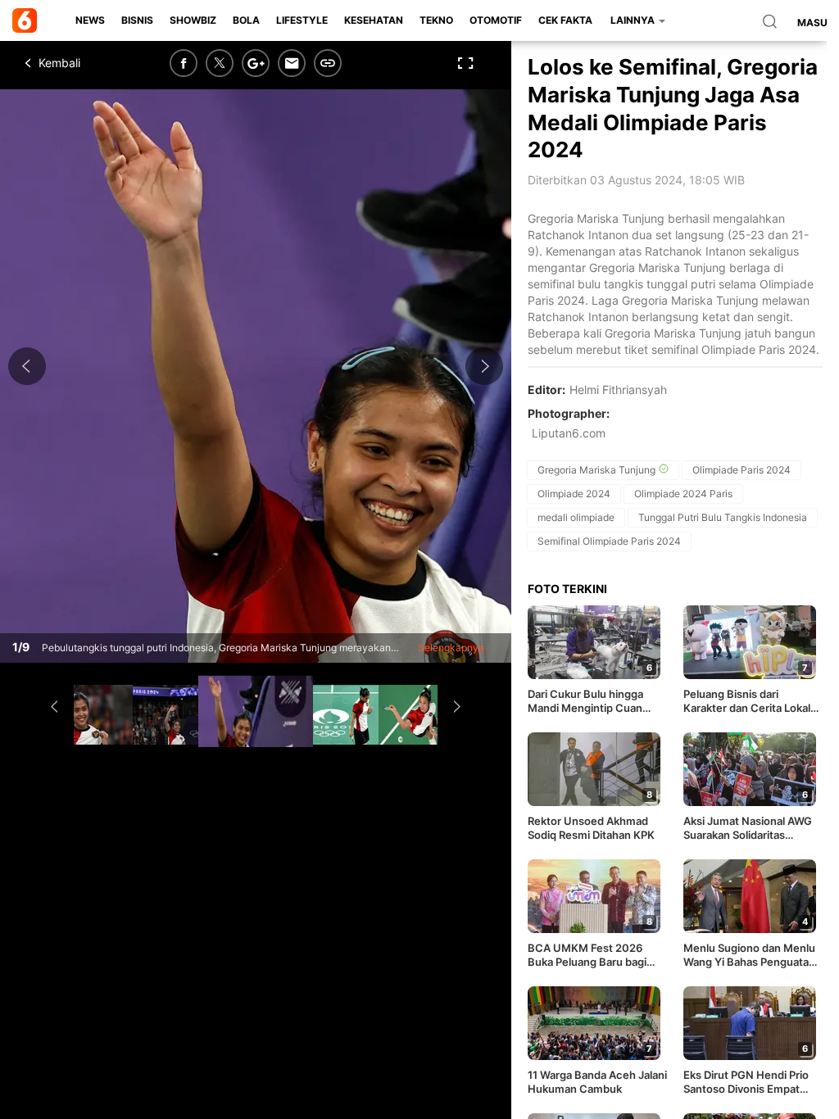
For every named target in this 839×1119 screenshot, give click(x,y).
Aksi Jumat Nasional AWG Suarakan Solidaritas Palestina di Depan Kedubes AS (747, 828)
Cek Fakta (565, 20)
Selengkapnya (451, 647)
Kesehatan (373, 20)
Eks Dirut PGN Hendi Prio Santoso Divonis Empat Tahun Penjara (746, 1082)
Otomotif (495, 20)
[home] (27, 20)
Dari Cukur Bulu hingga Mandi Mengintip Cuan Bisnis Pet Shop (585, 701)
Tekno (436, 20)
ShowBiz (193, 20)
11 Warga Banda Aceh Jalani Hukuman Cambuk (597, 1081)
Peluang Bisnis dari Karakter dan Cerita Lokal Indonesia (746, 701)
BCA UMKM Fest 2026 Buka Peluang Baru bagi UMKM (587, 955)
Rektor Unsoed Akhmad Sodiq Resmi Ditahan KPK (591, 827)
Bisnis (137, 20)
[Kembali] (86, 63)
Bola (246, 20)
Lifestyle (302, 20)
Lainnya (633, 20)
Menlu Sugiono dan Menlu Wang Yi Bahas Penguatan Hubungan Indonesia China (752, 955)
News (90, 20)
